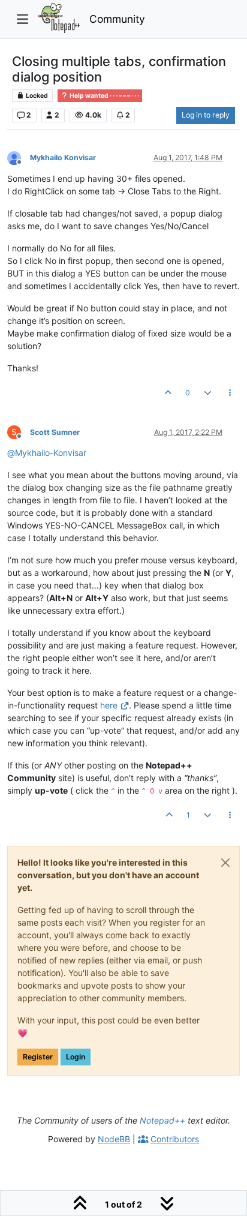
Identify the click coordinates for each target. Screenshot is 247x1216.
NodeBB (114, 1139)
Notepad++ (162, 1120)
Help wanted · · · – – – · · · (103, 96)
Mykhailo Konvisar (63, 157)
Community (117, 19)
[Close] (225, 862)
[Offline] (18, 157)
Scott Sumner (55, 432)
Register (38, 1056)
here (109, 705)
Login (75, 1056)
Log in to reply (206, 114)
